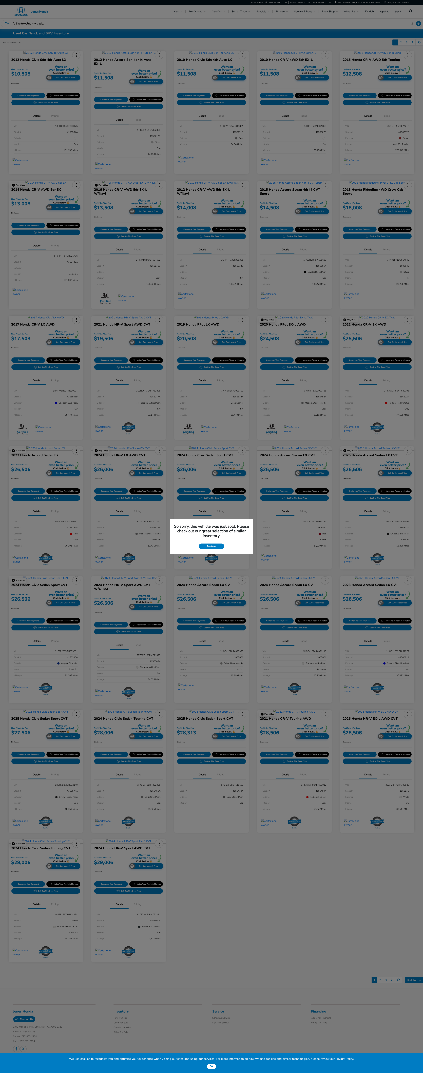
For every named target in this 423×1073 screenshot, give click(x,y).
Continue (211, 546)
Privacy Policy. (344, 1059)
